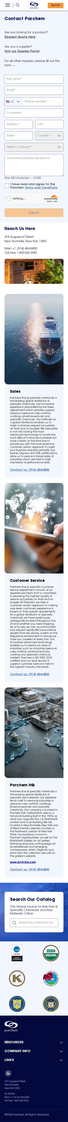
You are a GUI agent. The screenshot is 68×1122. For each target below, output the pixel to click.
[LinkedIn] (8, 1074)
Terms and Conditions (41, 187)
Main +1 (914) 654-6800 (17, 1097)
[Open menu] (8, 5)
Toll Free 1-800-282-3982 (17, 1101)
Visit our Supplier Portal (22, 51)
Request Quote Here (20, 37)
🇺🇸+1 (10, 101)
